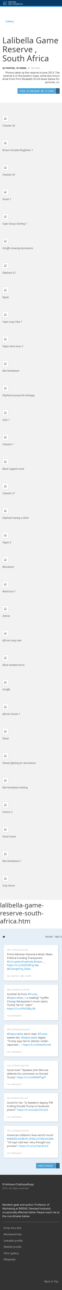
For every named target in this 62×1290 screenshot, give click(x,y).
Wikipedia (8, 1259)
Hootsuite (16, 1016)
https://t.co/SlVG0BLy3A (21, 1008)
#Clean (38, 961)
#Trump (32, 994)
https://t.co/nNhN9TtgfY (31, 1077)
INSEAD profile (11, 1246)
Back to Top (52, 1281)
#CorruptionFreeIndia (20, 961)
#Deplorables (15, 997)
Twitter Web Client (21, 976)
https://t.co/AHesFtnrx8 (37, 1044)
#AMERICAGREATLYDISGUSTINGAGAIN (30, 1139)
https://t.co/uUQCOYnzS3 (32, 1110)
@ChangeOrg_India (18, 969)
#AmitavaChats (12, 1234)
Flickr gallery (10, 1252)
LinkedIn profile (12, 1240)
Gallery (10, 21)
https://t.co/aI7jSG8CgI (20, 965)
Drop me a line (11, 1227)
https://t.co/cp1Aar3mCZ (33, 1146)
